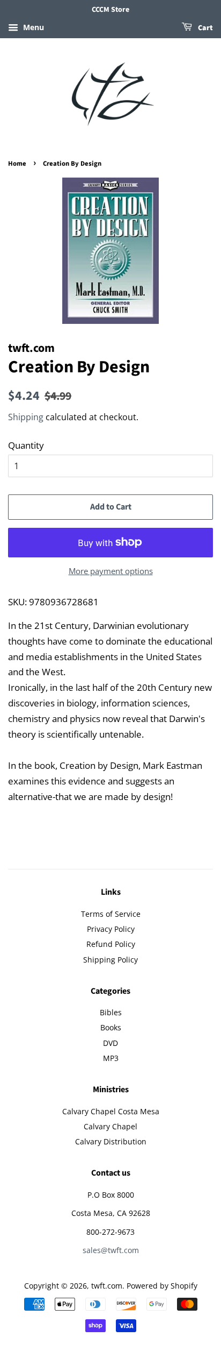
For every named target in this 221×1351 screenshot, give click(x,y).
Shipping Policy (110, 959)
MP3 (111, 1058)
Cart (204, 28)
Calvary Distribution (110, 1141)
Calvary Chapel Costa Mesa (110, 1111)
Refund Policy (110, 944)
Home (17, 163)
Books (110, 1027)
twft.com (106, 1286)
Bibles (111, 1012)
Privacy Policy (111, 929)
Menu (32, 27)
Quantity (26, 445)
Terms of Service (111, 914)
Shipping (25, 417)
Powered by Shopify (162, 1286)
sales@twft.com (111, 1250)
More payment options (111, 570)
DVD (110, 1043)
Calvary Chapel (110, 1126)
